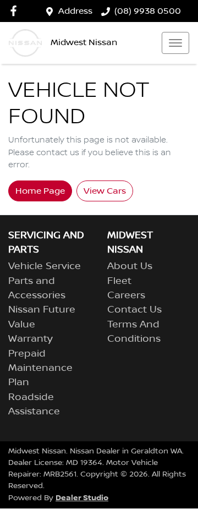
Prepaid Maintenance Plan (40, 368)
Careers (126, 295)
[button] (175, 43)
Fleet (119, 281)
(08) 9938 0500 (147, 11)
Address (75, 11)
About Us (129, 266)
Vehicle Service (44, 266)
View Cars (105, 191)
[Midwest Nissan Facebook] (15, 11)
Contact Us (134, 310)
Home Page (40, 191)
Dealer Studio (82, 497)
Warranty (30, 339)
